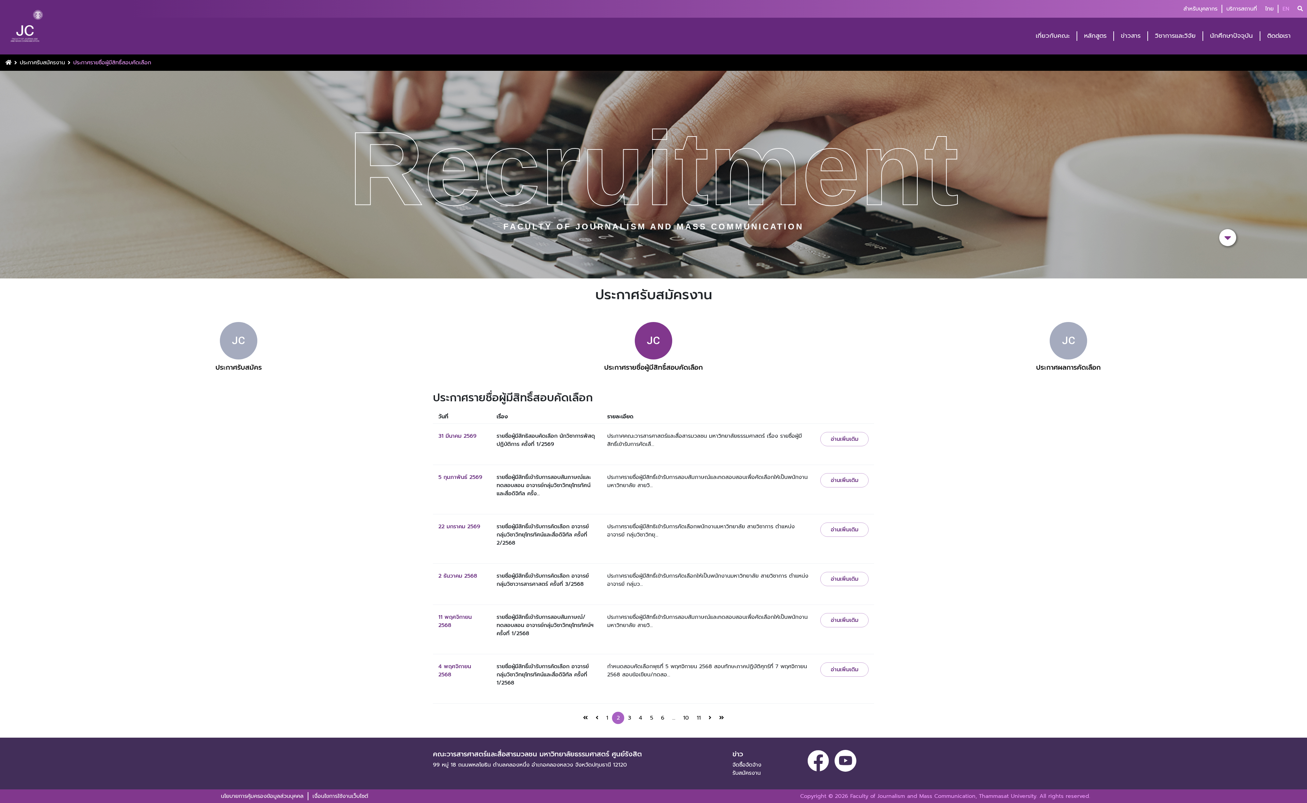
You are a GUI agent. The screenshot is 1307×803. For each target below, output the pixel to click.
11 (699, 718)
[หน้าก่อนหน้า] (597, 718)
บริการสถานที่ (1241, 9)
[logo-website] (26, 28)
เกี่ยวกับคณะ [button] (1053, 36)
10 (686, 718)
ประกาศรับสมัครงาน (42, 63)
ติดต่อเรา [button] (1279, 36)
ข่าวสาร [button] (1131, 36)
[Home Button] (8, 63)
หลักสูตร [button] (1095, 36)
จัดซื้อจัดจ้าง (746, 765)
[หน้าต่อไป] (710, 718)
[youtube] (845, 761)
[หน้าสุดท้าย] (721, 718)
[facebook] (818, 761)
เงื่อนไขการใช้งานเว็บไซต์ (340, 796)
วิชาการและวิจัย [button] (1175, 36)
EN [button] (1285, 9)
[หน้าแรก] (585, 718)
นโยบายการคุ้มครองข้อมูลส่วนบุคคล (262, 796)
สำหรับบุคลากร (1200, 9)
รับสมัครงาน (746, 773)
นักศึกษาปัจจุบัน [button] (1231, 36)
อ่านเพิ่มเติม (844, 439)
